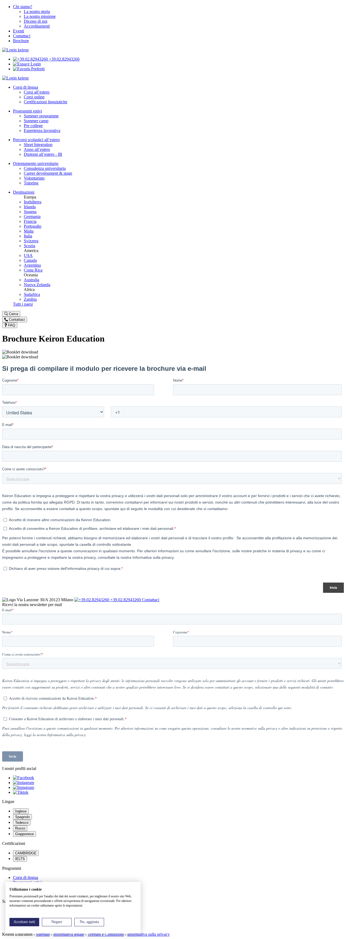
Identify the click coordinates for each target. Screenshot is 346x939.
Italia (28, 236)
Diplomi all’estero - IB (43, 154)
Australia (31, 279)
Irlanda (30, 206)
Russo (20, 828)
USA (28, 255)
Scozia (29, 245)
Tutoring (31, 183)
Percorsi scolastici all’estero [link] (36, 139)
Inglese (20, 811)
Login (35, 64)
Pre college (33, 125)
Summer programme (41, 116)
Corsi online (34, 97)
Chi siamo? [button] (22, 6)
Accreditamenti (37, 26)
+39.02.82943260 (63, 59)
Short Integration (38, 144)
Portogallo (32, 226)
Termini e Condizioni (106, 934)
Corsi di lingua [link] (25, 87)
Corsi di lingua (25, 877)
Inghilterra (32, 202)
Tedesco (21, 823)
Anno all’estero (37, 149)
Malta (29, 231)
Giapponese (24, 834)
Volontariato (34, 178)
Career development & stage (48, 173)
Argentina (32, 265)
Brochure (21, 40)
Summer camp (36, 120)
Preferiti (37, 69)
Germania (32, 216)
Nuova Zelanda (37, 284)
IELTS (20, 859)
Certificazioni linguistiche (45, 102)
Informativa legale (68, 934)
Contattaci (21, 36)
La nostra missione (40, 16)
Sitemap (43, 934)
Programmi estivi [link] (27, 111)
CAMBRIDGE (25, 853)
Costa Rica (33, 270)
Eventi (18, 31)
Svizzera (31, 241)
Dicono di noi (35, 21)
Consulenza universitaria (45, 168)
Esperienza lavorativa (42, 130)
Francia (30, 221)
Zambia (30, 299)
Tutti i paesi (23, 304)
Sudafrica (32, 294)
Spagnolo (22, 817)
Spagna (30, 211)
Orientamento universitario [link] (35, 163)
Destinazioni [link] (23, 192)
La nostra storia (37, 11)
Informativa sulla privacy (148, 934)
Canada (30, 260)
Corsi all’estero (36, 92)
